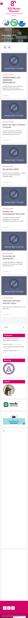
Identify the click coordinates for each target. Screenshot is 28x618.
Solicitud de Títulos (7, 344)
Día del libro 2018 (10, 169)
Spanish (17, 617)
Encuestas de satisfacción (9, 257)
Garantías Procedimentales (10, 350)
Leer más (6, 95)
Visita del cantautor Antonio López (12, 302)
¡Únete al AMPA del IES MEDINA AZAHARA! (13, 346)
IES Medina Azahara (14, 10)
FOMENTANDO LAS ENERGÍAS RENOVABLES (11, 80)
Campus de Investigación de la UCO (14, 212)
